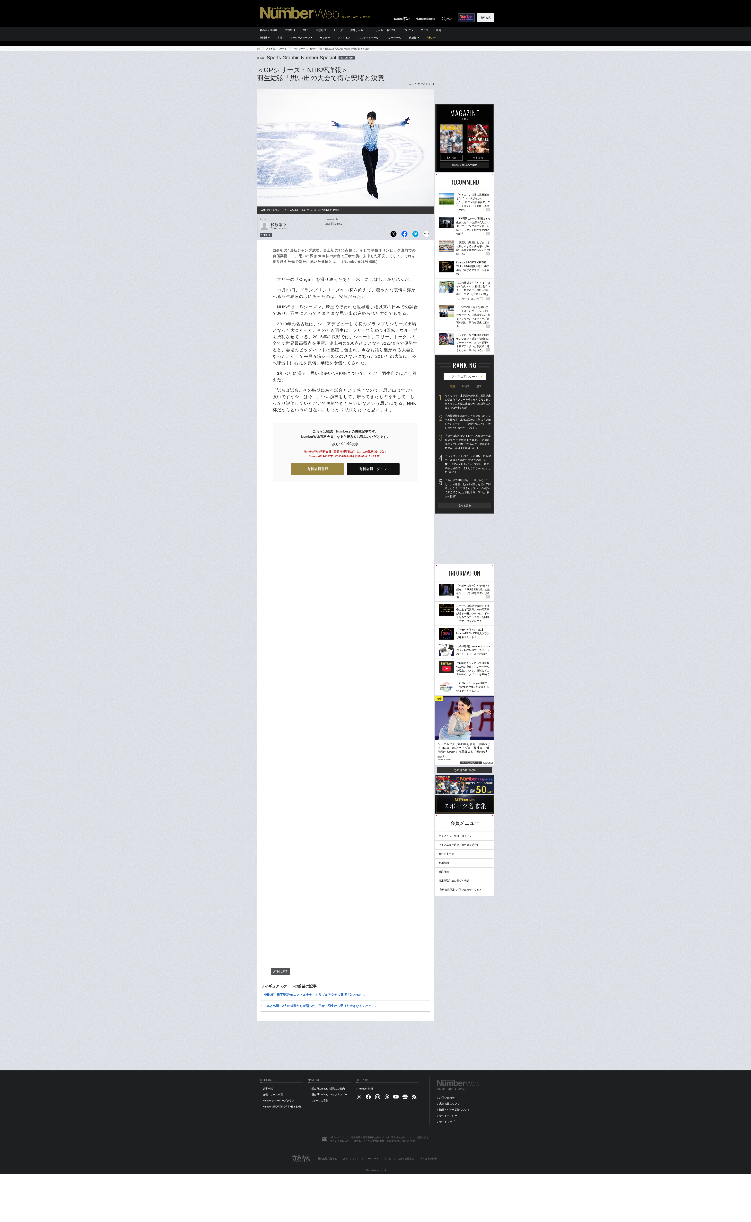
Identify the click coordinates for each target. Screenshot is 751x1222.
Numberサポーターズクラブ (278, 1100)
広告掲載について (449, 1103)
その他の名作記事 (465, 770)
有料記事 (431, 37)
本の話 (387, 1158)
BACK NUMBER (347, 57)
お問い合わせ (447, 1097)
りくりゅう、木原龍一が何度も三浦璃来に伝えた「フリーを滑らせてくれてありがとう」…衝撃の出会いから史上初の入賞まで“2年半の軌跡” (468, 401)
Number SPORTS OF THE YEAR (282, 1106)
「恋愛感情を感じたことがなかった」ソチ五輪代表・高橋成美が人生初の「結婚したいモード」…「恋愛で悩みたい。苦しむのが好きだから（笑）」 (468, 421)
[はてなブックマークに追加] (415, 235)
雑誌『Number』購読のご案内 (328, 1088)
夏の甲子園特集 (269, 30)
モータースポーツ (300, 37)
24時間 (466, 386)
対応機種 (444, 871)
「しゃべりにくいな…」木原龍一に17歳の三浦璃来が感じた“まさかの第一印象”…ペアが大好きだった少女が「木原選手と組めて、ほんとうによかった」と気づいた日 (468, 464)
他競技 (413, 37)
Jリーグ (338, 30)
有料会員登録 (317, 469)
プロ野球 (290, 30)
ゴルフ (407, 30)
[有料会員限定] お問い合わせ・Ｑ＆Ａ (460, 889)
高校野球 (321, 30)
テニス (424, 30)
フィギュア (344, 37)
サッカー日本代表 (385, 30)
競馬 (438, 30)
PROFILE (266, 234)
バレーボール (393, 37)
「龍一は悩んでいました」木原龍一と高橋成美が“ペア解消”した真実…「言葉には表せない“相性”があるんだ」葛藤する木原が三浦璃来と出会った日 (468, 441)
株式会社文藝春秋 (327, 1158)
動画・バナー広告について (454, 1109)
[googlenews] (405, 1097)
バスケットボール (368, 37)
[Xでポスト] (393, 235)
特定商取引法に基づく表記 (454, 880)
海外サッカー (358, 30)
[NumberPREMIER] (466, 17)
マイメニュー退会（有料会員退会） (459, 844)
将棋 (279, 37)
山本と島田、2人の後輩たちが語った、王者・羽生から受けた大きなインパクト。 (320, 1006)
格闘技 (263, 37)
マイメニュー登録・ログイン (455, 835)
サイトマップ (447, 1121)
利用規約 (444, 862)
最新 (452, 386)
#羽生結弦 (280, 971)
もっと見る (464, 505)
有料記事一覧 (446, 853)
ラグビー (325, 37)
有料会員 (486, 17)
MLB (305, 30)
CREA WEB (372, 1158)
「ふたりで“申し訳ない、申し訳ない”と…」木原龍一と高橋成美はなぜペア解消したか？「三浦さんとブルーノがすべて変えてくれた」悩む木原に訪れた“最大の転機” (468, 488)
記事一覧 (268, 1088)
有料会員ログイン (373, 469)
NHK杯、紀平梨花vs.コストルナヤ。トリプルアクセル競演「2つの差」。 (315, 994)
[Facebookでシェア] (404, 235)
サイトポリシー (448, 1115)
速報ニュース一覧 (273, 1094)
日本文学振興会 (428, 1158)
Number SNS (365, 1088)
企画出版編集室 (406, 1158)
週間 (479, 386)
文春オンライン (351, 1158)
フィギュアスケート (276, 48)
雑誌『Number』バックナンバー (329, 1094)
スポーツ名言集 (319, 1100)
